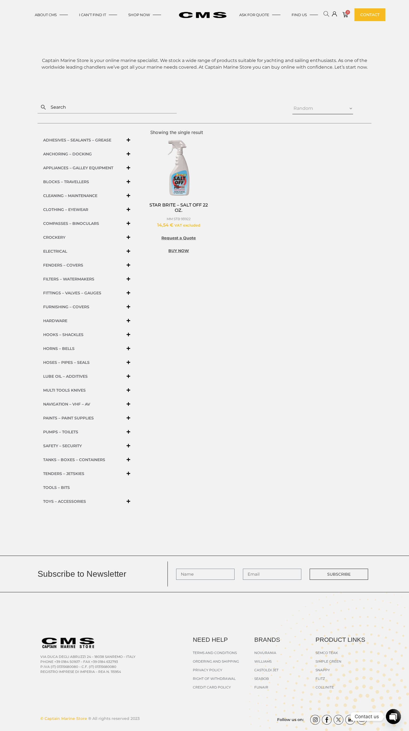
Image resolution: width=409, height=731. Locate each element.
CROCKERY (54, 237)
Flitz (320, 679)
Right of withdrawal (214, 679)
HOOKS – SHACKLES (63, 334)
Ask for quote (254, 15)
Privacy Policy (207, 670)
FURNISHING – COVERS (66, 306)
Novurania (265, 653)
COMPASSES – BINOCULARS (71, 223)
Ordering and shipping (216, 661)
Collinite (325, 687)
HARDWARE (55, 320)
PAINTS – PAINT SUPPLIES (68, 418)
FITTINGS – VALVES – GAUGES (72, 292)
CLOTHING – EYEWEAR (65, 209)
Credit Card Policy (212, 687)
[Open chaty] (393, 716)
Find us (299, 15)
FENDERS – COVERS (63, 265)
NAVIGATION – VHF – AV (66, 404)
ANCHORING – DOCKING (67, 153)
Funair (261, 687)
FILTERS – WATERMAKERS (68, 279)
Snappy (323, 670)
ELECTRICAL (55, 251)
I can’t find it (92, 15)
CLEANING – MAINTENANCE (70, 195)
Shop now (139, 15)
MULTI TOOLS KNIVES (64, 390)
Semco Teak (327, 653)
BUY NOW (178, 250)
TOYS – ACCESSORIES (64, 501)
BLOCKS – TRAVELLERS (66, 181)
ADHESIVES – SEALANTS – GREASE (77, 140)
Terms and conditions (215, 653)
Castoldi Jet (266, 670)
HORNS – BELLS (59, 348)
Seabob (261, 679)
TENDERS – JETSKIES (63, 473)
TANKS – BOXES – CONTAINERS (74, 459)
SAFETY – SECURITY (62, 445)
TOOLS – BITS (56, 487)
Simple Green (328, 661)
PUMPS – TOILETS (60, 431)
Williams (263, 661)
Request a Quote (178, 237)
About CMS (46, 15)
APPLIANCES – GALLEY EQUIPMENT (78, 167)
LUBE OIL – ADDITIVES (65, 376)
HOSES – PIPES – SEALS (66, 362)
